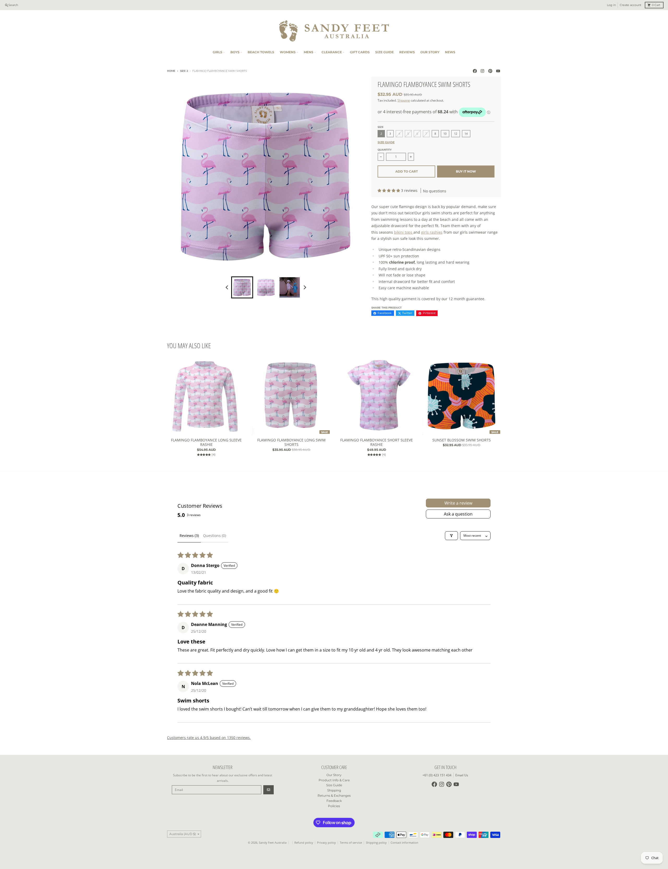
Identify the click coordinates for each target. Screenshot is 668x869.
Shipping (403, 100)
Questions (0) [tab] (214, 535)
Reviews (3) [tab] (189, 535)
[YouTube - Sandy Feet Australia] (498, 71)
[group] (242, 287)
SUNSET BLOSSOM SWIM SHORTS (461, 440)
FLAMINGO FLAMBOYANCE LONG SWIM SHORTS (291, 442)
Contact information (404, 842)
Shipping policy (376, 842)
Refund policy (303, 842)
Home (171, 70)
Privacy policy (326, 842)
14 (466, 133)
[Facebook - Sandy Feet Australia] (475, 71)
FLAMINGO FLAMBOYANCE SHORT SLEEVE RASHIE (376, 442)
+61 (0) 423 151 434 (436, 775)
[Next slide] (305, 287)
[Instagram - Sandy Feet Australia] (483, 71)
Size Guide (386, 142)
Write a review (458, 503)
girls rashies (432, 232)
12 (455, 133)
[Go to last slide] (227, 287)
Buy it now (466, 171)
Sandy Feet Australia (273, 842)
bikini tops (403, 232)
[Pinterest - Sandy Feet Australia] (490, 71)
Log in (611, 5)
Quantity (385, 149)
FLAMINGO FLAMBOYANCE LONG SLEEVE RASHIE (206, 442)
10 (444, 133)
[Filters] (451, 535)
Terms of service (351, 842)
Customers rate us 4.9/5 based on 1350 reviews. (209, 737)
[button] (389, 190)
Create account (630, 5)
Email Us (461, 775)
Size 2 (184, 70)
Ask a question (458, 514)
